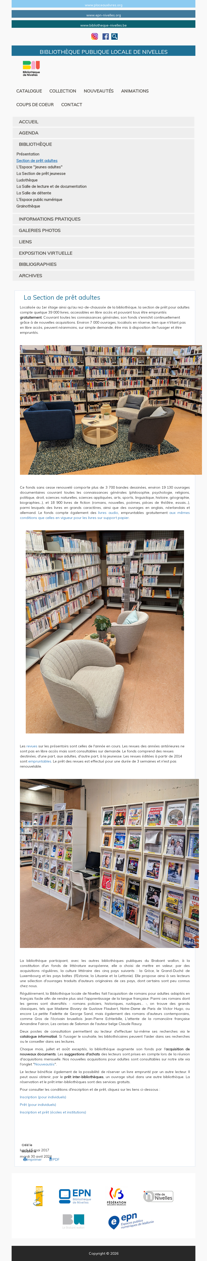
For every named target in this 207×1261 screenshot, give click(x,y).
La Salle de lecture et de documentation (51, 186)
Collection (62, 90)
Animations (135, 90)
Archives (30, 275)
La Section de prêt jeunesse (41, 173)
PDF (56, 1159)
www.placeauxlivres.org (103, 5)
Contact (71, 104)
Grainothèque (28, 206)
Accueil (28, 122)
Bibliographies (38, 264)
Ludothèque (27, 180)
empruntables (39, 761)
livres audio (108, 512)
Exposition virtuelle (45, 253)
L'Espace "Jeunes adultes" (39, 166)
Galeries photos (40, 230)
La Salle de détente (33, 193)
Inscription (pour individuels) (43, 1097)
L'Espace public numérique (39, 199)
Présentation (27, 154)
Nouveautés (99, 90)
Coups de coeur (35, 104)
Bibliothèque (35, 144)
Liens (25, 242)
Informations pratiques (50, 219)
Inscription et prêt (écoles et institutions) (53, 1112)
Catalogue (29, 90)
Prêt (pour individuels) (38, 1104)
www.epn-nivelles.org (103, 15)
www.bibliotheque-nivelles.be (103, 25)
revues (32, 746)
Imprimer (34, 1159)
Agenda (28, 133)
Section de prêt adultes (37, 160)
